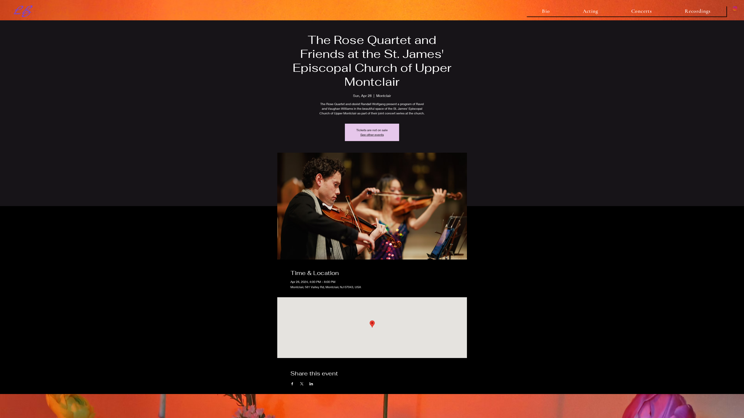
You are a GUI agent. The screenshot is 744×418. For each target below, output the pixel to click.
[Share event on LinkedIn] (311, 383)
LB (22, 11)
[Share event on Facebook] (292, 383)
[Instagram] (735, 8)
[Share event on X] (302, 383)
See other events (372, 134)
